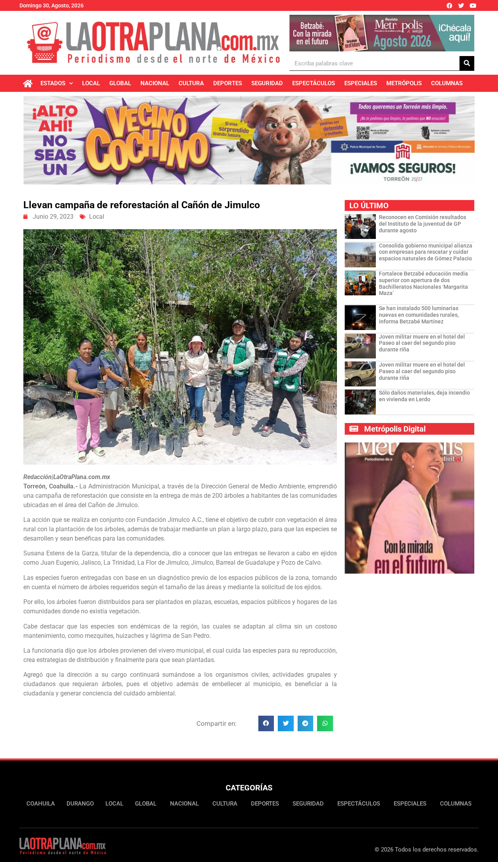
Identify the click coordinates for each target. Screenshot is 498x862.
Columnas (447, 83)
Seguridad (267, 83)
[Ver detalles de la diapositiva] (381, 33)
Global (120, 83)
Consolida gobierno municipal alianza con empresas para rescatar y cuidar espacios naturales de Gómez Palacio (425, 252)
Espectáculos (313, 83)
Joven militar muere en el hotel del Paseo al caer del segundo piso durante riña (422, 343)
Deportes (227, 83)
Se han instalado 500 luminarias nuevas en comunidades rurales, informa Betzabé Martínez (419, 315)
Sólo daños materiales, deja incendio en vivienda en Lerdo (424, 396)
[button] (266, 724)
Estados (52, 83)
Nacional (154, 83)
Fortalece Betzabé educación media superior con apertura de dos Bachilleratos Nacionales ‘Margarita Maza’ (423, 283)
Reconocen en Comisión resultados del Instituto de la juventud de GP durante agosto (422, 223)
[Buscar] (466, 63)
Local (91, 83)
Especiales (360, 83)
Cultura (191, 83)
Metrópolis (404, 83)
